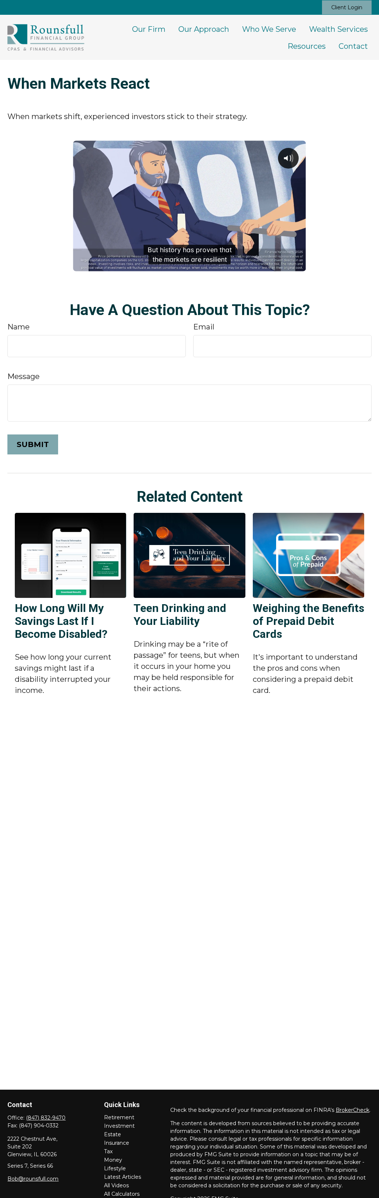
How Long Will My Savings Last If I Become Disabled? (61, 621)
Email (203, 326)
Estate (112, 1134)
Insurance (116, 1143)
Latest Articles (122, 1177)
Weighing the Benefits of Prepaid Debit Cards (308, 621)
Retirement (119, 1117)
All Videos (116, 1185)
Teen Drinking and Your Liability (180, 614)
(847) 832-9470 (46, 1117)
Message (23, 376)
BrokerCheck (352, 1110)
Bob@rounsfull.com (32, 1178)
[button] (148, 28)
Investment (119, 1126)
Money (113, 1160)
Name (18, 326)
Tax (108, 1151)
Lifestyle (115, 1168)
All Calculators (122, 1194)
